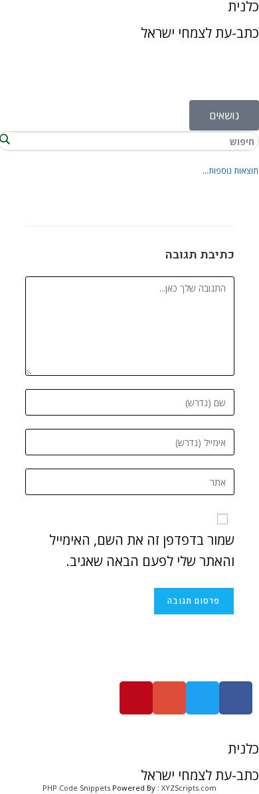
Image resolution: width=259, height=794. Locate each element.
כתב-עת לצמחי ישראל (200, 33)
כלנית (243, 749)
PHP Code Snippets (76, 788)
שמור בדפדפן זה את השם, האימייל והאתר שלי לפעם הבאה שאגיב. (141, 550)
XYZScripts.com (188, 788)
